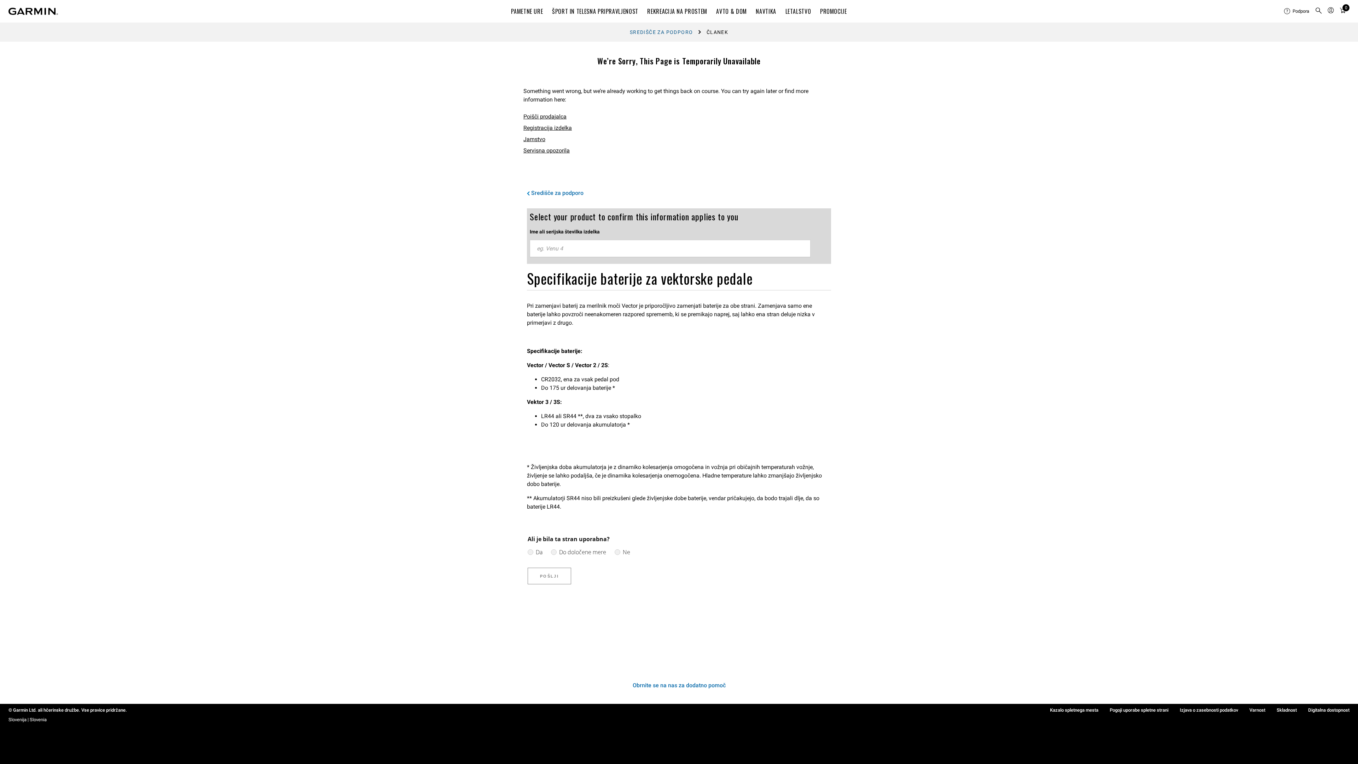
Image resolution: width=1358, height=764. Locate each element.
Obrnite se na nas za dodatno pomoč (679, 685)
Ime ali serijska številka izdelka (565, 232)
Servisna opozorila (546, 150)
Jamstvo (534, 139)
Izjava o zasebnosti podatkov (1209, 710)
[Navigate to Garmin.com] (33, 11)
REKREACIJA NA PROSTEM (677, 11)
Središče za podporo (661, 32)
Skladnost (1287, 710)
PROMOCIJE (833, 11)
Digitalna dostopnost (1329, 710)
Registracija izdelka (547, 128)
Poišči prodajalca (545, 116)
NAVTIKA (766, 11)
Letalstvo (798, 11)
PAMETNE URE (527, 11)
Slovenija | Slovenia (27, 719)
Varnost (1257, 710)
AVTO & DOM (731, 11)
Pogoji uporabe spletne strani (1139, 710)
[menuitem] (1296, 11)
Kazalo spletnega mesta (1074, 710)
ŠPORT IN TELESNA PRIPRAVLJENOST (595, 11)
